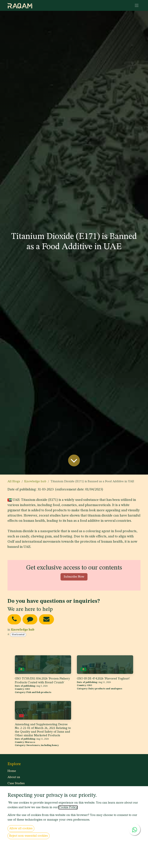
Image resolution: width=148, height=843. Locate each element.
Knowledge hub (35, 481)
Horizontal (18, 634)
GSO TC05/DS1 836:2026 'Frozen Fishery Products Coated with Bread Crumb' (42, 680)
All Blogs (14, 481)
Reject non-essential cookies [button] (28, 835)
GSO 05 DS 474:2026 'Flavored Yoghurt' (103, 678)
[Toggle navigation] (136, 5)
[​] (14, 619)
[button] (74, 576)
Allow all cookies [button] (21, 828)
